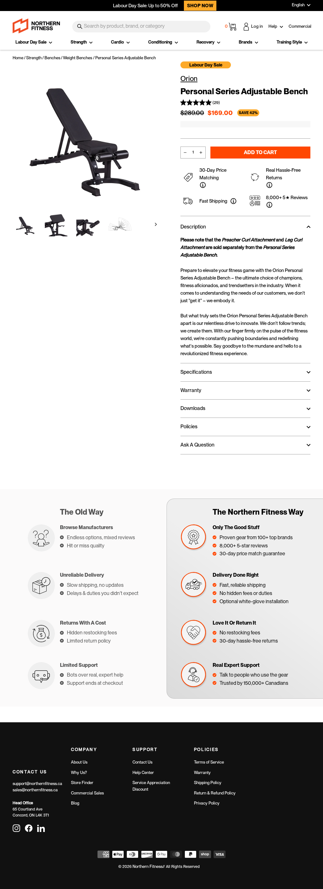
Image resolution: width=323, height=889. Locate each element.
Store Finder (82, 782)
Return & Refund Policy (215, 793)
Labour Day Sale (31, 41)
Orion (188, 78)
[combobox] (141, 26)
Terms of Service (209, 762)
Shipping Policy (207, 782)
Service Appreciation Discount (151, 786)
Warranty (202, 772)
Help (273, 26)
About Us (79, 762)
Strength (79, 41)
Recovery (206, 41)
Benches (52, 57)
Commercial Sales (87, 793)
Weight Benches (77, 57)
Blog (75, 803)
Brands (246, 41)
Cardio (118, 41)
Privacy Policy (207, 803)
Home (18, 57)
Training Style (290, 41)
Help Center (143, 772)
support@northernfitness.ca (37, 783)
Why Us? (79, 772)
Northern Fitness (147, 866)
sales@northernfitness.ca (35, 790)
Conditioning (160, 41)
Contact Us (142, 762)
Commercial (300, 26)
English (298, 5)
